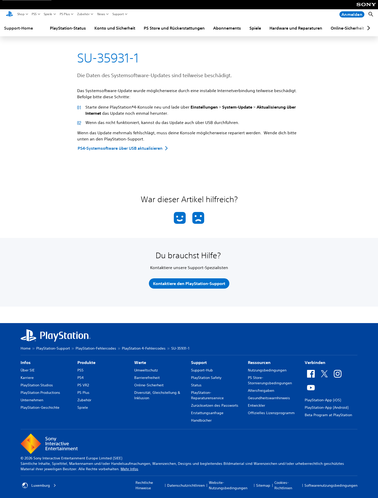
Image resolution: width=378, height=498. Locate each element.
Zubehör (83, 14)
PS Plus (65, 14)
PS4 (80, 377)
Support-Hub (202, 370)
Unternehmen (32, 400)
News (101, 14)
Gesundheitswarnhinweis (269, 398)
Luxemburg (40, 485)
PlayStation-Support (53, 348)
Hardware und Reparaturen (295, 28)
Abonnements (227, 28)
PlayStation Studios (37, 385)
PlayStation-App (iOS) (323, 400)
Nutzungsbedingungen (267, 370)
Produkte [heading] (86, 362)
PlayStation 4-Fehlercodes (144, 348)
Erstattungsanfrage (207, 413)
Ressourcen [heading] (259, 362)
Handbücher (201, 420)
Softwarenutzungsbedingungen (330, 485)
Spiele (48, 14)
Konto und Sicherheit (114, 28)
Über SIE (28, 370)
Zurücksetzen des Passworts (214, 405)
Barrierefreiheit (147, 377)
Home (26, 348)
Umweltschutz (146, 370)
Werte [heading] (140, 362)
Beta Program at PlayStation (328, 415)
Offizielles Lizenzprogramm (271, 413)
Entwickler (256, 405)
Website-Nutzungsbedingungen (228, 485)
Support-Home (18, 28)
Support (118, 14)
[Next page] (368, 28)
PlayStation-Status (68, 28)
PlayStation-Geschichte (40, 407)
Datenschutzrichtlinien (186, 485)
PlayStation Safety (206, 377)
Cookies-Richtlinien (283, 485)
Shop (21, 14)
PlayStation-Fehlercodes (96, 348)
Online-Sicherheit (347, 28)
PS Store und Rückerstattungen (174, 28)
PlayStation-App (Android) (326, 407)
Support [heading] (199, 362)
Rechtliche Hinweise (144, 485)
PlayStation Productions (40, 392)
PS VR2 (83, 385)
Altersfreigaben (261, 390)
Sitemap (263, 485)
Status (196, 385)
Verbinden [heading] (315, 362)
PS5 (34, 14)
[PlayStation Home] (9, 14)
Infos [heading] (26, 362)
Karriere (27, 377)
